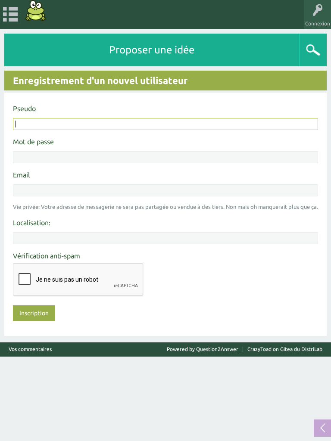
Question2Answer (217, 349)
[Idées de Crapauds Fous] (36, 10)
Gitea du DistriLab (301, 349)
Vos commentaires (30, 349)
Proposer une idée (151, 50)
